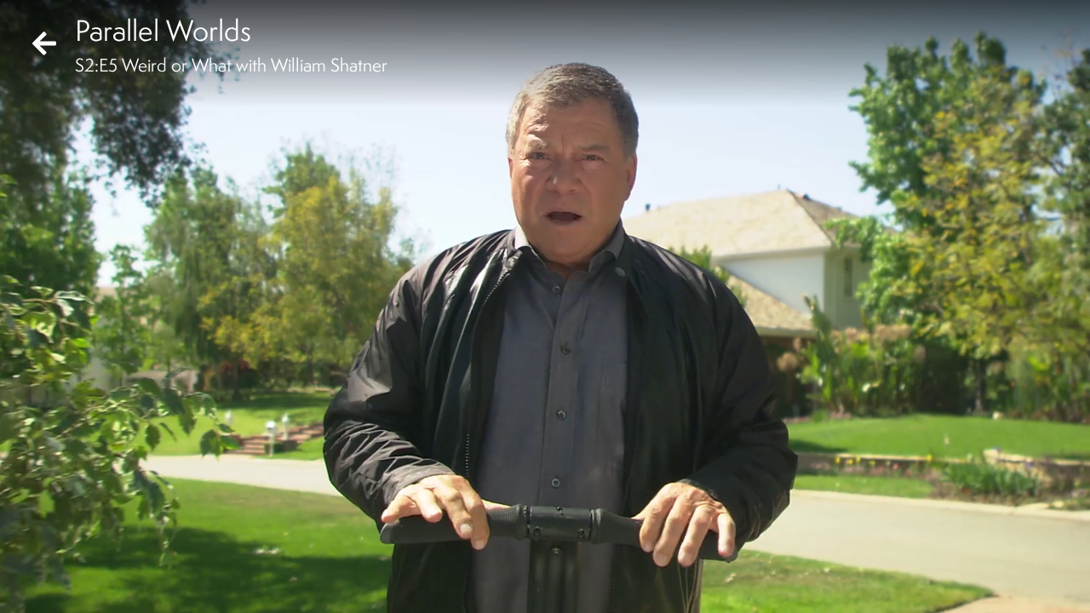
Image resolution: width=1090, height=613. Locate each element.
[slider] (539, 558)
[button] (27, 585)
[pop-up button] (1008, 585)
